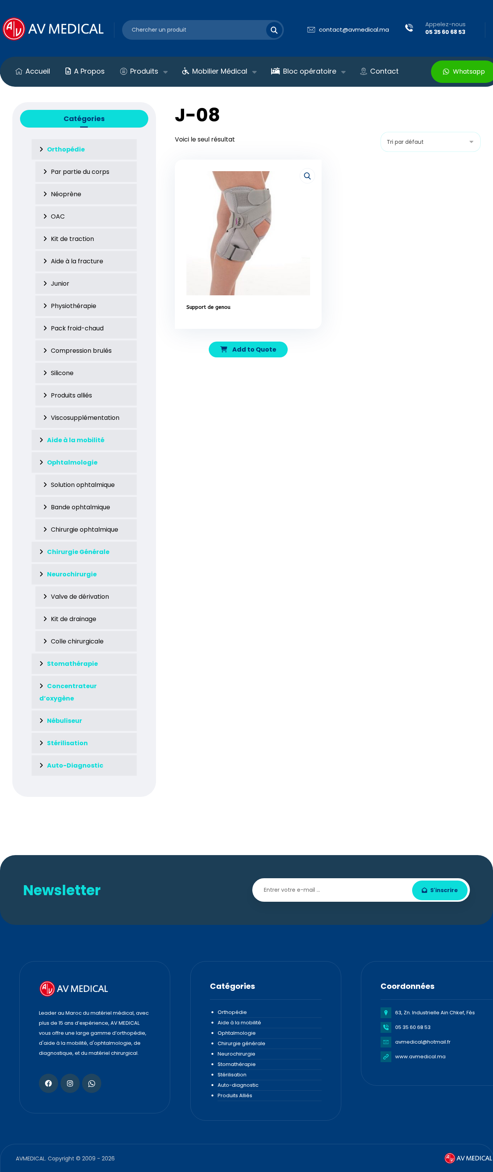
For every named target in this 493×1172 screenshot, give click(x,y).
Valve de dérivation (80, 596)
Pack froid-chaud (77, 328)
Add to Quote (253, 349)
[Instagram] (70, 1083)
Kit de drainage (73, 619)
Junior (60, 283)
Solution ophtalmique (83, 484)
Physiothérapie (73, 305)
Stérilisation (232, 1074)
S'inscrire (444, 890)
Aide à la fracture (77, 261)
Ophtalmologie (237, 1033)
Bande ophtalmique (80, 507)
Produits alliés (71, 395)
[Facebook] (48, 1083)
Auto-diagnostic (238, 1085)
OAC (58, 216)
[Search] (270, 30)
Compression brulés (81, 350)
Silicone (62, 373)
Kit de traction (72, 238)
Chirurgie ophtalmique (84, 529)
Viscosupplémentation (85, 417)
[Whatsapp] (91, 1083)
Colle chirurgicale (77, 641)
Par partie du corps (80, 171)
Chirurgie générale (241, 1043)
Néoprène (66, 194)
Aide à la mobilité (239, 1022)
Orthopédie (232, 1012)
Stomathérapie (237, 1064)
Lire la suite (252, 329)
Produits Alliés (235, 1095)
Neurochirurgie (236, 1053)
